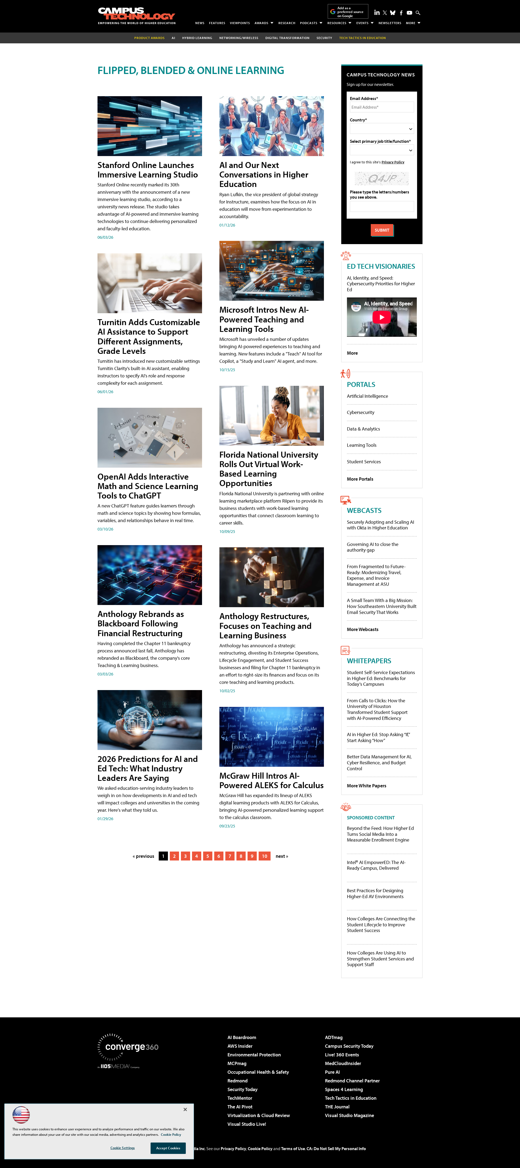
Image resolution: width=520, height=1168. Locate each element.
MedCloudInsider (343, 1063)
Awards (261, 23)
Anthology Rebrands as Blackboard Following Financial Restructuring (141, 623)
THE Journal (337, 1107)
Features (217, 23)
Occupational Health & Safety (258, 1072)
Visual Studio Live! (246, 1124)
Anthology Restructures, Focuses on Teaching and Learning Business (265, 625)
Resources (336, 23)
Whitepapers (369, 660)
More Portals (360, 479)
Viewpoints (240, 23)
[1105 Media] (130, 1096)
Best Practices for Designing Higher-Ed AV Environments (375, 893)
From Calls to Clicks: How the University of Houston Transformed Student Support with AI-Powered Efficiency (377, 709)
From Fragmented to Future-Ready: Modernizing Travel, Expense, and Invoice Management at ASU (376, 575)
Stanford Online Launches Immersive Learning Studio (148, 169)
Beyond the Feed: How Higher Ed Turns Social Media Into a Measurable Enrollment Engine (380, 834)
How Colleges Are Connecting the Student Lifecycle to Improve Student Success (381, 924)
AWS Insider (239, 1046)
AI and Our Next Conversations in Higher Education (263, 174)
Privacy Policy (393, 161)
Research (286, 23)
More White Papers (366, 785)
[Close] (185, 1109)
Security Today (242, 1089)
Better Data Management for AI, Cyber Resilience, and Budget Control (379, 762)
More (410, 23)
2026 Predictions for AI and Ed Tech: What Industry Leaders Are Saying (148, 768)
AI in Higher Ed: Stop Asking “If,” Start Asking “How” (378, 737)
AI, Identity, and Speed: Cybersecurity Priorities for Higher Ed (381, 284)
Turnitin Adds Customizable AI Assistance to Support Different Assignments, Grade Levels (149, 336)
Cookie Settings (122, 1148)
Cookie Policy (260, 1148)
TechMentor (239, 1098)
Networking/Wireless (238, 38)
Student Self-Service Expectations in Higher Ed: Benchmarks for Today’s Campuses (381, 678)
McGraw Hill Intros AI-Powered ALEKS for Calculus (271, 780)
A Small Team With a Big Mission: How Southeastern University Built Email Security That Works (382, 606)
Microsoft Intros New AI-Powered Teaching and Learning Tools (264, 319)
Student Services (364, 461)
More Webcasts (363, 629)
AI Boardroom (241, 1037)
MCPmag (236, 1063)
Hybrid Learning (197, 38)
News (199, 23)
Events (362, 23)
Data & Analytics (363, 429)
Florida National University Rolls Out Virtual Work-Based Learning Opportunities (268, 468)
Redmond (237, 1081)
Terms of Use (293, 1148)
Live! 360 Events (342, 1054)
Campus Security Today (349, 1046)
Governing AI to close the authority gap (372, 547)
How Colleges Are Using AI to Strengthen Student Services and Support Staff (380, 959)
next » (282, 856)
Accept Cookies (168, 1148)
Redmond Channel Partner (352, 1081)
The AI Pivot (239, 1107)
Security (324, 38)
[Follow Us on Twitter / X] (385, 13)
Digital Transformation (287, 38)
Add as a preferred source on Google (350, 12)
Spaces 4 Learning (344, 1089)
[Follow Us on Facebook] (401, 12)
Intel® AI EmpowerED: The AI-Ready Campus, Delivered (376, 865)
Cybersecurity (360, 412)
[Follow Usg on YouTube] (409, 12)
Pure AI (332, 1072)
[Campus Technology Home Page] (137, 15)
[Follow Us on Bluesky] (392, 12)
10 (264, 856)
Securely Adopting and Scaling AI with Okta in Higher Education (380, 525)
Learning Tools (361, 445)
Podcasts (308, 23)
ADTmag (334, 1037)
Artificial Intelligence (367, 396)
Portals (361, 384)
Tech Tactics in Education (350, 1098)
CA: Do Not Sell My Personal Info (336, 1148)
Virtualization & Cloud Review (258, 1115)
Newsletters (390, 23)
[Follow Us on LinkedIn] (377, 12)
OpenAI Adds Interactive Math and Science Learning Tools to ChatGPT (148, 486)
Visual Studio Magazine (349, 1115)
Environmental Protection (254, 1054)
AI (173, 38)
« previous (143, 856)
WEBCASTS (364, 510)
